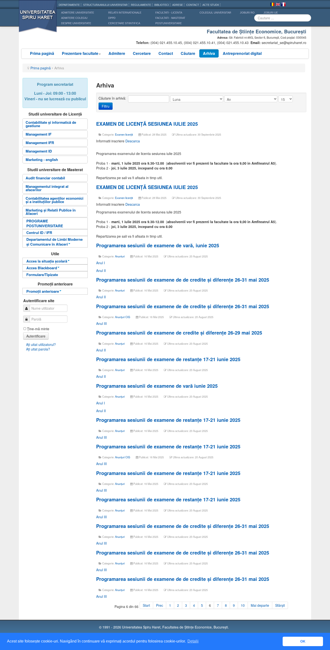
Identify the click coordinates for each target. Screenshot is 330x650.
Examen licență (124, 134)
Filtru (105, 106)
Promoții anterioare (42, 291)
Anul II (101, 270)
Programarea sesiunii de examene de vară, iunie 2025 (157, 245)
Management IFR (40, 142)
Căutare (188, 53)
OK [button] (302, 641)
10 (243, 605)
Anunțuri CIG (122, 317)
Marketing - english (42, 159)
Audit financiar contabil (45, 178)
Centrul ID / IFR (39, 232)
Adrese (177, 4)
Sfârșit (280, 605)
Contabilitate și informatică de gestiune (51, 124)
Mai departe (260, 605)
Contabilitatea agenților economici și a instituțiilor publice (54, 200)
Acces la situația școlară (46, 261)
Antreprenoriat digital (242, 53)
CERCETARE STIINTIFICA (124, 23)
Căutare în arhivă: (113, 98)
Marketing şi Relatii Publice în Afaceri (51, 211)
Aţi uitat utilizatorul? (41, 344)
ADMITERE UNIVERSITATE (77, 12)
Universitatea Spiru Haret (38, 19)
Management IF (38, 134)
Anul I (100, 262)
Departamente (69, 4)
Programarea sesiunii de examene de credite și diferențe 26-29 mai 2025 (179, 332)
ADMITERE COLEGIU (74, 17)
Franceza (283, 5)
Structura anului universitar (105, 4)
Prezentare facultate (80, 53)
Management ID (39, 151)
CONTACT (192, 4)
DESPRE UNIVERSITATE (76, 23)
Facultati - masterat (170, 17)
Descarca (132, 141)
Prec (159, 605)
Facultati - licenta (168, 12)
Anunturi (120, 256)
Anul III (101, 323)
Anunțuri (120, 343)
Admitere (116, 53)
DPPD (111, 17)
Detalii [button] (193, 641)
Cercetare (142, 53)
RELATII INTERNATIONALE (124, 12)
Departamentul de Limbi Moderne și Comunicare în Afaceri (54, 242)
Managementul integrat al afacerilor (47, 188)
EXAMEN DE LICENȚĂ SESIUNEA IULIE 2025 (147, 123)
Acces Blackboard (41, 267)
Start (146, 605)
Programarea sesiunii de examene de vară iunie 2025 (157, 385)
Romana (272, 5)
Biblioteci (161, 4)
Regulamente (141, 4)
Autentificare (35, 336)
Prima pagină (42, 53)
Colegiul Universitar (215, 12)
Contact (165, 53)
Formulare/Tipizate (42, 274)
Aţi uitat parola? (38, 349)
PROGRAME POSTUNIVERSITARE (44, 223)
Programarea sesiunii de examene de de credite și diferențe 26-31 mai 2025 (182, 279)
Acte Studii (210, 4)
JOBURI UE (271, 12)
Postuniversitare (168, 23)
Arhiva (209, 53)
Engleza (278, 5)
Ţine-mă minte (38, 328)
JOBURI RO (247, 12)
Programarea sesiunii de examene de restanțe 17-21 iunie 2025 (168, 359)
